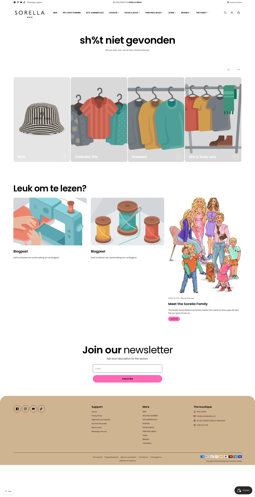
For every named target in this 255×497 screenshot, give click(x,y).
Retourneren (97, 427)
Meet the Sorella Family (188, 304)
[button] (238, 12)
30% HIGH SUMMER (72, 12)
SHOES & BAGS (131, 12)
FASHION (113, 12)
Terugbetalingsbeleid (111, 457)
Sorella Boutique (223, 461)
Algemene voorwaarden (101, 419)
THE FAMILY (201, 12)
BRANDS (185, 12)
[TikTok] (24, 2)
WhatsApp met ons (99, 431)
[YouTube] (21, 2)
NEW (55, 12)
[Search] (225, 12)
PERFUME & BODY (153, 12)
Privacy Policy (97, 415)
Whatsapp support (34, 2)
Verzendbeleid (143, 457)
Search (94, 411)
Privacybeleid (97, 457)
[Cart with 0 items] (238, 12)
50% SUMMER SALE (95, 12)
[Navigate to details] (65, 156)
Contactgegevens (156, 457)
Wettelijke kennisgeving (127, 461)
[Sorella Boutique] (29, 12)
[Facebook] (14, 2)
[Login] (232, 12)
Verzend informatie (99, 423)
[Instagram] (17, 2)
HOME (171, 12)
